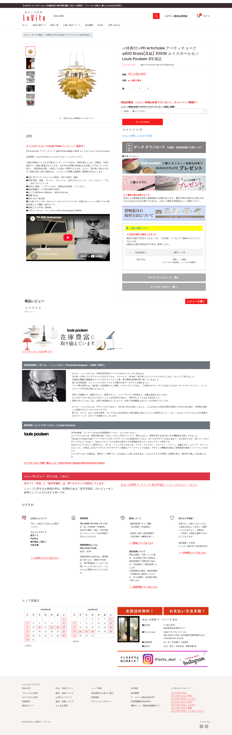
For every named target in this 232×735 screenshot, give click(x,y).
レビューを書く (196, 301)
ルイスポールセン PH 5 (181, 695)
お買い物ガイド (70, 25)
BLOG (100, 25)
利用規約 (26, 701)
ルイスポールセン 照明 (181, 708)
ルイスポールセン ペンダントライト (187, 710)
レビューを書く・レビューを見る (137, 135)
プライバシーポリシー (101, 701)
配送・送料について (65, 693)
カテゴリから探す (30, 697)
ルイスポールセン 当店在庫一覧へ (37, 351)
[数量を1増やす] (148, 89)
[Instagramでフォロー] (206, 726)
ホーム (25, 25)
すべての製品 (37, 35)
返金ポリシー (28, 705)
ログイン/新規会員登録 (176, 16)
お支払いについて (64, 697)
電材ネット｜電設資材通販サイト (146, 705)
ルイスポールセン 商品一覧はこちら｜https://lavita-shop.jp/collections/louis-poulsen (64, 463)
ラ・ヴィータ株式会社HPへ (143, 697)
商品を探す (38, 25)
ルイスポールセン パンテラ (183, 698)
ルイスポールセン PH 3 (181, 701)
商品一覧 (54, 25)
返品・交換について (65, 701)
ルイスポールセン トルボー (183, 704)
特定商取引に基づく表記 (102, 693)
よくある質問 (62, 705)
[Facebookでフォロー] (201, 726)
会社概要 (89, 25)
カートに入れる (142, 122)
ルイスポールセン (129, 65)
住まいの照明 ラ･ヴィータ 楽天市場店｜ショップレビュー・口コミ (159, 484)
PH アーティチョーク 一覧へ (164, 277)
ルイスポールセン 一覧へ (164, 286)
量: (123, 88)
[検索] (156, 16)
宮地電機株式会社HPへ (141, 701)
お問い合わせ (114, 25)
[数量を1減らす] (131, 89)
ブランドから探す (30, 693)
